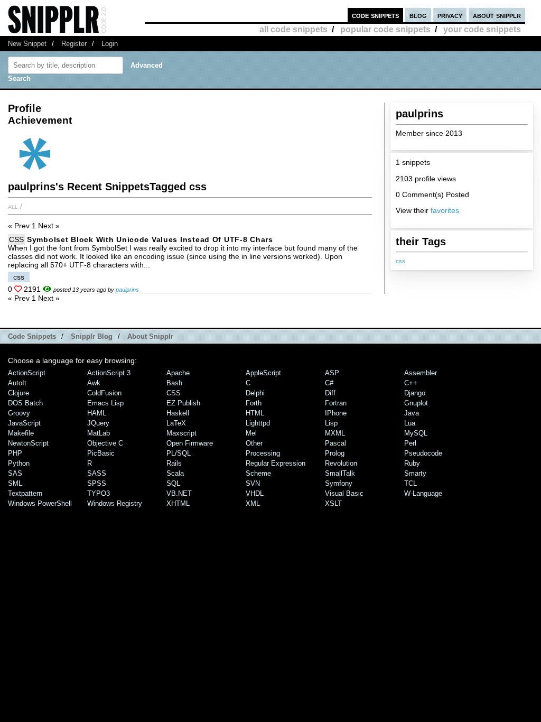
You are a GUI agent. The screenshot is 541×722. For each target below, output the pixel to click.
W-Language (423, 493)
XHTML (178, 503)
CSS (16, 239)
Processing (263, 453)
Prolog (334, 453)
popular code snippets (385, 29)
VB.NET (179, 493)
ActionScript (26, 373)
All (13, 206)
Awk (93, 383)
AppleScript (263, 373)
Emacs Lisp (105, 403)
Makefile (21, 433)
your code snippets (482, 29)
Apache (178, 373)
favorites (445, 210)
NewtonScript (28, 443)
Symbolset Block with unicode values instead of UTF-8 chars (150, 239)
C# (329, 383)
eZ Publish (183, 403)
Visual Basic (344, 493)
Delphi (255, 393)
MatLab (98, 433)
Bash (174, 383)
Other (254, 443)
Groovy (19, 413)
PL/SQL (178, 453)
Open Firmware (189, 443)
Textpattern (25, 493)
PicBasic (101, 453)
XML (253, 503)
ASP (332, 373)
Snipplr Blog (92, 336)
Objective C (105, 443)
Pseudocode (423, 453)
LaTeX (176, 423)
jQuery (98, 423)
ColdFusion (104, 393)
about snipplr (497, 15)
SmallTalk (340, 473)
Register (74, 44)
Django (414, 393)
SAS (15, 473)
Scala (175, 473)
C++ (410, 383)
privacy (449, 15)
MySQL (415, 433)
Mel (251, 433)
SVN (253, 483)
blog (418, 15)
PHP (15, 453)
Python (19, 463)
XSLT (333, 503)
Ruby (412, 463)
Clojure (18, 393)
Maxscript (181, 433)
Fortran (336, 403)
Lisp (331, 423)
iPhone (336, 413)
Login (109, 44)
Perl (410, 443)
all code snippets (293, 29)
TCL (410, 483)
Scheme (258, 473)
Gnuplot (416, 403)
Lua (409, 423)
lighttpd (258, 423)
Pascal (335, 443)
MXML (335, 433)
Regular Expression (275, 463)
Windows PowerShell (40, 503)
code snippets (375, 15)
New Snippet (27, 44)
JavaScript (24, 423)
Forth (254, 403)
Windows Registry (114, 503)
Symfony (338, 483)
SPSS (96, 483)
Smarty (415, 473)
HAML (96, 413)
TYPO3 (98, 493)
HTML (255, 413)
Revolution (341, 463)
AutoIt (17, 383)
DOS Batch (25, 403)
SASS (96, 473)
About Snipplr (150, 336)
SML (15, 483)
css (400, 261)
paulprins (127, 289)
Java (411, 413)
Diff (330, 393)
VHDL (255, 493)
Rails (174, 463)
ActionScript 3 (108, 373)
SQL (173, 483)
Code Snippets (32, 336)
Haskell (177, 413)
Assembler (420, 373)
